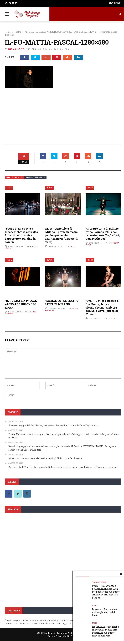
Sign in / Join (115, 3)
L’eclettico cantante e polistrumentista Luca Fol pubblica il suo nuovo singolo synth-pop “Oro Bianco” (106, 591)
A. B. (113, 318)
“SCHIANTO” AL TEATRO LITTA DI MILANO (61, 302)
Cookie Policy (69, 636)
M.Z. (73, 246)
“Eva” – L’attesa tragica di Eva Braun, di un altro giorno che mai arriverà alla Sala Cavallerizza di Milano (102, 307)
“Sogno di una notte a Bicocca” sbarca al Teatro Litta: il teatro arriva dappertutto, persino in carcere (21, 235)
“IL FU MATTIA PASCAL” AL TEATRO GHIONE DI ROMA (21, 304)
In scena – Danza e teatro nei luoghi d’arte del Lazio (106, 612)
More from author (35, 177)
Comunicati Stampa (99, 582)
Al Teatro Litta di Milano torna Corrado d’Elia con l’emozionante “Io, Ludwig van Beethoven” (103, 233)
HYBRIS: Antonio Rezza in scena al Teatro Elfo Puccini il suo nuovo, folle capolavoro (105, 631)
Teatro (9, 188)
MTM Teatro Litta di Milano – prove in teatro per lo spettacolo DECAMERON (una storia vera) (61, 235)
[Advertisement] (63, 114)
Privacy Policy (54, 636)
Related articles (14, 177)
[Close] (121, 574)
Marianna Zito (16, 49)
